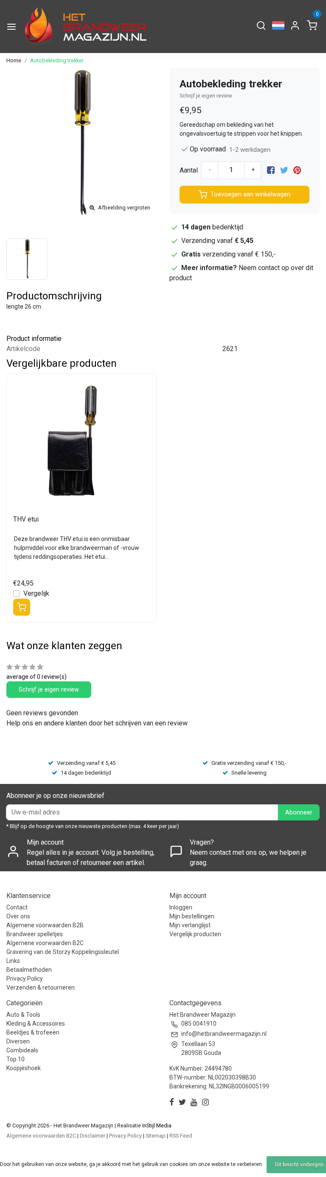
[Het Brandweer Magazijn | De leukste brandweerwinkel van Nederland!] (83, 26)
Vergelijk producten (195, 934)
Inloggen (180, 907)
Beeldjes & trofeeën (32, 1032)
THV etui (26, 519)
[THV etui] (81, 441)
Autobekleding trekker (57, 60)
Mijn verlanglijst (190, 925)
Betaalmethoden (29, 969)
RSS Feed (180, 1135)
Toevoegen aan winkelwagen (250, 194)
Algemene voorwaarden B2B (45, 925)
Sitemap (156, 1135)
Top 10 (15, 1059)
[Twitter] (284, 170)
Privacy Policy (24, 978)
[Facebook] (271, 170)
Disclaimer (92, 1135)
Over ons (18, 916)
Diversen (18, 1041)
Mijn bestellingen (191, 916)
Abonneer (298, 812)
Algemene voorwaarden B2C (45, 943)
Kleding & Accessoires (35, 1023)
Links (13, 960)
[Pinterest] (297, 170)
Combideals (22, 1050)
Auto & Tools (23, 1014)
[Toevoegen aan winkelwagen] (21, 607)
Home (13, 60)
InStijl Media (156, 1125)
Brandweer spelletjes (34, 934)
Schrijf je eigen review (206, 95)
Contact (17, 907)
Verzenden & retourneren (40, 987)
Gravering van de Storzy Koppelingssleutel (62, 951)
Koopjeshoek (23, 1068)
